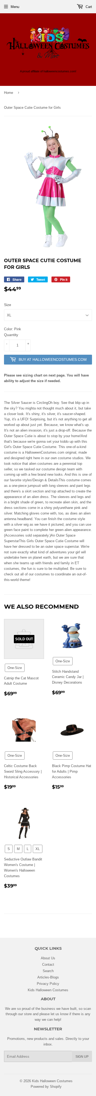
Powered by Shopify (46, 1086)
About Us (48, 958)
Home (8, 92)
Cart (88, 7)
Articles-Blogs (48, 977)
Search (48, 971)
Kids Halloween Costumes (48, 990)
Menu (15, 7)
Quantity (11, 335)
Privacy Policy (48, 983)
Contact (48, 964)
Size (7, 305)
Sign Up (82, 1057)
